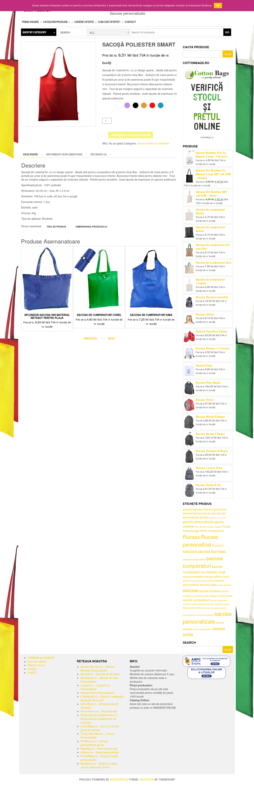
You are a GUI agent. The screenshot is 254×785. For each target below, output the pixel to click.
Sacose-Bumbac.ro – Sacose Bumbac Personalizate (98, 668)
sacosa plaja (208, 584)
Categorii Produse (55, 22)
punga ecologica (214, 526)
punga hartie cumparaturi (207, 530)
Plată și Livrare (36, 665)
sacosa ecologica (193, 576)
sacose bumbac (209, 591)
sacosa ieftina (213, 576)
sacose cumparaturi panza (202, 604)
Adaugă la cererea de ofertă (130, 135)
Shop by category (34, 32)
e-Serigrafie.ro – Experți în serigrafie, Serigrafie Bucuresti (102, 698)
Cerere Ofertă (84, 22)
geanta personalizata (198, 521)
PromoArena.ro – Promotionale (99, 711)
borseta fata (190, 513)
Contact (130, 22)
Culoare (108, 104)
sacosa (190, 551)
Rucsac (191, 536)
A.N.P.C (32, 672)
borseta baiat (200, 509)
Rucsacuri (218, 545)
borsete (204, 517)
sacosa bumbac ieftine (194, 559)
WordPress (118, 779)
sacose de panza (222, 604)
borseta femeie (207, 513)
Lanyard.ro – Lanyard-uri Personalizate (95, 687)
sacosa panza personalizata (202, 580)
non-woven (201, 526)
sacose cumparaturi (196, 600)
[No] (249, 5)
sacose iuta (208, 607)
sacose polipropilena (202, 629)
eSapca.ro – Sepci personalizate (100, 752)
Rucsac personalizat (200, 540)
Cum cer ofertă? (109, 22)
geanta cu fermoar (218, 517)
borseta (187, 509)
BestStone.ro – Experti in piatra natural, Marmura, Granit (99, 765)
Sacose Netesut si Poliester (153, 143)
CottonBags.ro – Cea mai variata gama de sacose (100, 728)
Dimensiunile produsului (91, 226)
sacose (190, 590)
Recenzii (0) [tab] (99, 154)
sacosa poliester (224, 585)
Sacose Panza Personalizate (97, 693)
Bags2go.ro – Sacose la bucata (99, 748)
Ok (218, 5)
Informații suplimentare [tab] (64, 154)
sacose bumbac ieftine (221, 596)
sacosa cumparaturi (203, 561)
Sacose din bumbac (193, 607)
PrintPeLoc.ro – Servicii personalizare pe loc (94, 743)
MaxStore (146, 779)
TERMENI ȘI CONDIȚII (41, 658)
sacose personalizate (207, 617)
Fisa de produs (56, 226)
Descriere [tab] (30, 154)
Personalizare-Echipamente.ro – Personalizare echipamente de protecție (99, 718)
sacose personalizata (204, 615)
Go (227, 32)
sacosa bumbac (211, 551)
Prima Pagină (30, 22)
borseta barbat (217, 509)
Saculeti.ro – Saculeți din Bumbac (100, 674)
